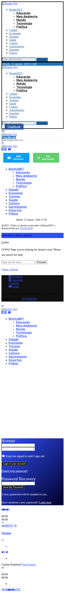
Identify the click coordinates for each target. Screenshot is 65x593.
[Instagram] (5, 149)
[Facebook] (2, 149)
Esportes (14, 49)
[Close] (2, 142)
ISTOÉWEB (26, 228)
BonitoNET (16, 9)
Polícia (13, 52)
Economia (15, 33)
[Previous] (2, 509)
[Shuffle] (2, 526)
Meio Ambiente (27, 16)
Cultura (13, 43)
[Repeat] (8, 526)
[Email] (9, 149)
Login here (45, 502)
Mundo (21, 20)
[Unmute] (7, 552)
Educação (23, 13)
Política (21, 27)
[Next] (8, 509)
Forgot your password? (14, 471)
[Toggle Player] (2, 522)
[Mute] (3, 552)
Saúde (12, 39)
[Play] (4, 509)
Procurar (42, 59)
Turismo (14, 36)
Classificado (14, 126)
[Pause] (6, 509)
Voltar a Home (9, 269)
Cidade (13, 30)
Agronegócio (16, 46)
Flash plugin (29, 564)
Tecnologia (24, 23)
